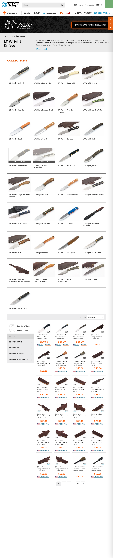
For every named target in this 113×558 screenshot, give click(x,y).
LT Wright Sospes (90, 279)
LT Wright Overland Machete (91, 225)
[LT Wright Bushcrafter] (44, 73)
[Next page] (83, 484)
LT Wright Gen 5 (40, 139)
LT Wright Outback (65, 223)
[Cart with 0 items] (109, 4)
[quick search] (62, 5)
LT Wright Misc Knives (18, 223)
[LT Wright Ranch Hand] (93, 242)
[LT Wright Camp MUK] (69, 73)
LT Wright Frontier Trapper (65, 111)
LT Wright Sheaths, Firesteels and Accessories (19, 280)
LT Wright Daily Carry (17, 110)
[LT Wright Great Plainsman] (44, 155)
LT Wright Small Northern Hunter (40, 280)
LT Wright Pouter (41, 253)
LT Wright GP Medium (18, 165)
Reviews (110, 22)
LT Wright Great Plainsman (40, 167)
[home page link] (9, 5)
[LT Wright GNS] (93, 129)
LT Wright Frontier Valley (93, 110)
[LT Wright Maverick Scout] (93, 184)
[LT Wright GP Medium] (19, 155)
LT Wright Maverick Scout (93, 194)
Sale (67, 13)
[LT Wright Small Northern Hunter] (44, 269)
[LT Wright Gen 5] (44, 129)
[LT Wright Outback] (69, 213)
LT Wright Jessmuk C (91, 166)
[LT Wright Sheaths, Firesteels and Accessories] (19, 269)
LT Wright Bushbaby (17, 83)
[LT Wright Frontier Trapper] (69, 100)
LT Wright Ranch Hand (92, 253)
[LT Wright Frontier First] (44, 100)
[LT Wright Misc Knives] (19, 213)
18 (78, 484)
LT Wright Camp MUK (66, 83)
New (61, 13)
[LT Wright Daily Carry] (19, 100)
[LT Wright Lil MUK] (44, 184)
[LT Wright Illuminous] (69, 156)
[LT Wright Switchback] (19, 298)
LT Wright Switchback (18, 308)
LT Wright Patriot (16, 253)
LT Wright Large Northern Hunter (19, 196)
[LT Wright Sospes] (93, 269)
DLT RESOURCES (101, 13)
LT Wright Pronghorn (66, 253)
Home (6, 36)
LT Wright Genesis (65, 139)
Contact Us (89, 5)
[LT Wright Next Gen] (44, 213)
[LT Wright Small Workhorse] (69, 269)
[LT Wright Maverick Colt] (69, 184)
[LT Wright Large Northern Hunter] (19, 184)
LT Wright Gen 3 (15, 139)
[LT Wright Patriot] (19, 242)
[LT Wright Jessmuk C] (93, 156)
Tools (78, 13)
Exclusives (50, 13)
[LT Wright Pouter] (44, 242)
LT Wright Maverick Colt (68, 194)
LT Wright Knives (18, 36)
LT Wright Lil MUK (41, 194)
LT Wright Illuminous (66, 166)
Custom (88, 13)
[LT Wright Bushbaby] (19, 73)
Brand (27, 13)
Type (37, 13)
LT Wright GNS (89, 139)
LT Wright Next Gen (42, 223)
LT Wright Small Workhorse (65, 280)
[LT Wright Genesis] (69, 129)
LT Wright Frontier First (43, 110)
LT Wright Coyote (90, 83)
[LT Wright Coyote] (93, 73)
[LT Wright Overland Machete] (93, 213)
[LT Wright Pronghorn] (69, 242)
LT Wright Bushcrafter (42, 83)
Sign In (99, 5)
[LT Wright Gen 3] (19, 129)
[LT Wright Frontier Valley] (93, 100)
